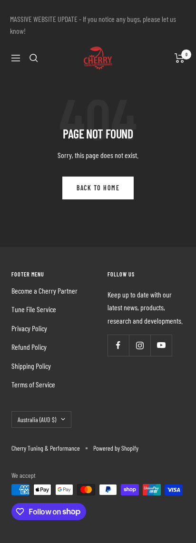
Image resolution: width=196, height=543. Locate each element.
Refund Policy (29, 346)
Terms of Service (33, 384)
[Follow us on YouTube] (161, 345)
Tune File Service (33, 309)
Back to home (98, 188)
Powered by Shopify (115, 448)
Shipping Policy (31, 365)
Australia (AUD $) (37, 419)
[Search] (33, 58)
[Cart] (180, 58)
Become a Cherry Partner (44, 290)
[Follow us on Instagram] (139, 345)
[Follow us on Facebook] (118, 345)
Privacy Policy (29, 328)
